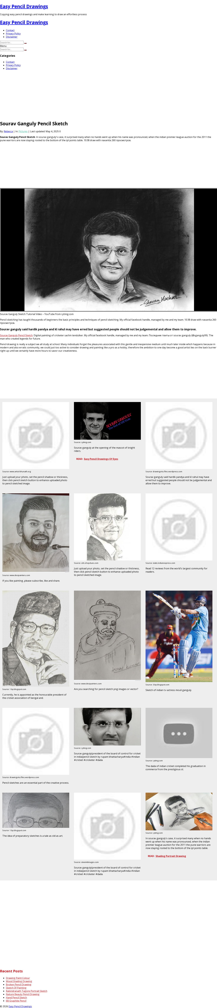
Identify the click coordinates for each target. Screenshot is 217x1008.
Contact (10, 30)
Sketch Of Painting (16, 987)
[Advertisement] (88, 93)
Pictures (23, 131)
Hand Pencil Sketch (16, 997)
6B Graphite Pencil (16, 1000)
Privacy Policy (13, 33)
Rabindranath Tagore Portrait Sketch (26, 991)
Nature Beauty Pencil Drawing (22, 994)
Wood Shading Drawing (19, 981)
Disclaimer (11, 36)
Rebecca (8, 131)
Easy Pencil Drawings (24, 6)
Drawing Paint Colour (18, 978)
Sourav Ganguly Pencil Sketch (16, 335)
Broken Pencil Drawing (18, 984)
